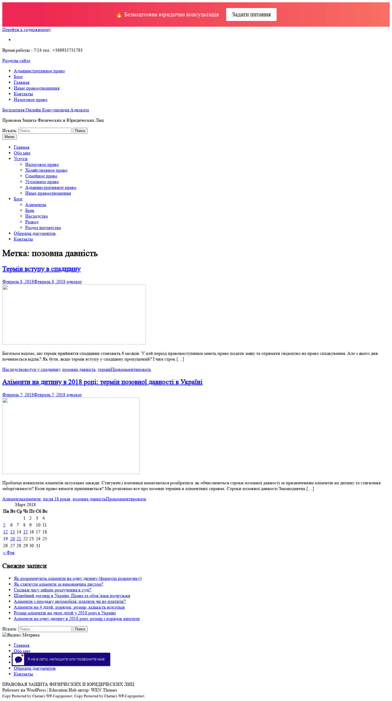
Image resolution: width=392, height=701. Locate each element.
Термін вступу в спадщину (41, 269)
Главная (21, 82)
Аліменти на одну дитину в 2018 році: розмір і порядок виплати (77, 618)
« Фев (9, 552)
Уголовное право (42, 181)
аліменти (32, 498)
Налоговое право (30, 99)
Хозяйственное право (46, 170)
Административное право (39, 70)
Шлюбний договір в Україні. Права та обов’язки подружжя (72, 595)
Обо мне (22, 153)
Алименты (35, 204)
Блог (18, 76)
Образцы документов (35, 233)
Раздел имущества (43, 227)
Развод (31, 221)
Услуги (21, 158)
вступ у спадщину (42, 369)
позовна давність (79, 369)
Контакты (23, 93)
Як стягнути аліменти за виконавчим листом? (58, 584)
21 (19, 538)
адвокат (74, 281)
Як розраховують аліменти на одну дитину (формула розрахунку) (77, 578)
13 (12, 532)
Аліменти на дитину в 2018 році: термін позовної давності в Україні (102, 382)
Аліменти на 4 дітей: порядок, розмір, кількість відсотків (69, 607)
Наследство (36, 216)
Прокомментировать (131, 369)
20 (12, 538)
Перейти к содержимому (26, 29)
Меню (10, 137)
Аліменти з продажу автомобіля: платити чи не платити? (70, 601)
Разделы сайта (16, 60)
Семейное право (41, 176)
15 (25, 532)
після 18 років (56, 498)
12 (5, 532)
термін (104, 369)
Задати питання (251, 14)
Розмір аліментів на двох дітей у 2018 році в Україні (65, 612)
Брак (29, 210)
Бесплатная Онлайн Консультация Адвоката (45, 110)
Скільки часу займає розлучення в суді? (52, 589)
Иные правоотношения (36, 88)
